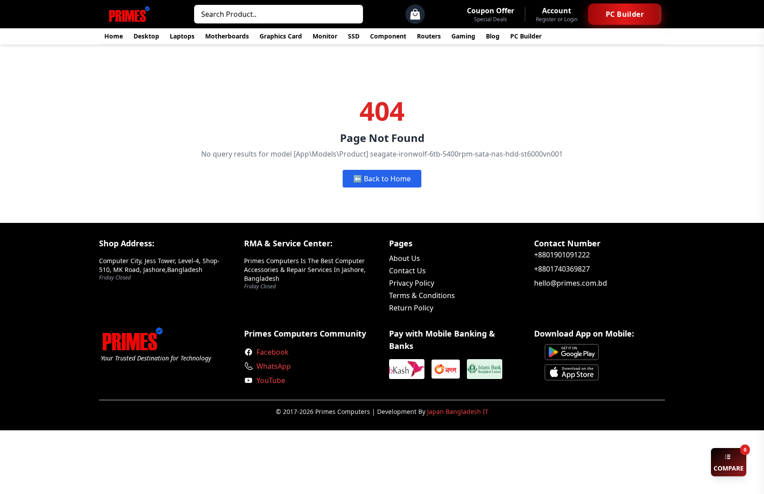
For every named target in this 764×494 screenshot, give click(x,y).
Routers (429, 36)
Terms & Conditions (422, 295)
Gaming (463, 36)
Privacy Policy (411, 283)
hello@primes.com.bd (570, 283)
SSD (353, 36)
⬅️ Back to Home (382, 179)
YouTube (270, 380)
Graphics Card (281, 36)
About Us (404, 258)
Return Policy (411, 308)
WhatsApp (273, 366)
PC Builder (526, 36)
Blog (493, 36)
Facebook (272, 352)
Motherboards (227, 36)
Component (388, 36)
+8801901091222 (562, 255)
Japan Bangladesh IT (458, 411)
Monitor (325, 36)
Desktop (146, 36)
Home (113, 36)
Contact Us (407, 271)
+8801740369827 (562, 269)
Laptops (182, 36)
